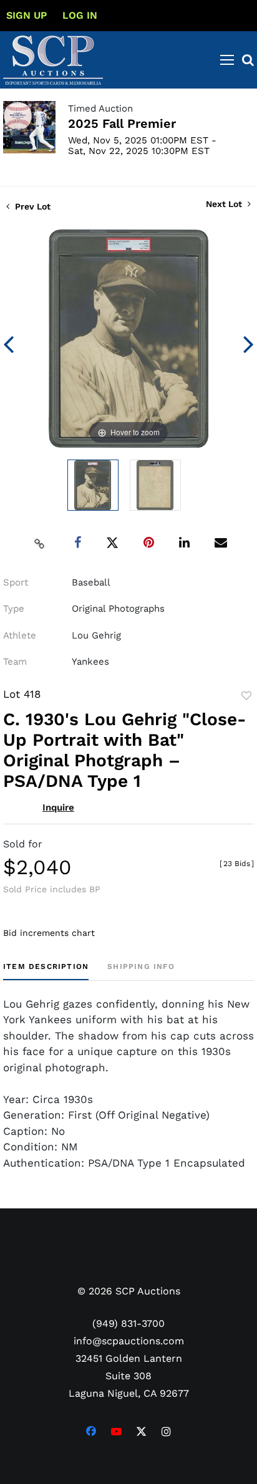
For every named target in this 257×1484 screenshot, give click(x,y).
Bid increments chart (49, 933)
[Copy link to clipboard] (39, 543)
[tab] (46, 971)
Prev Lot (31, 206)
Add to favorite (246, 696)
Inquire (58, 807)
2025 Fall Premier (122, 123)
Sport (15, 582)
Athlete (19, 635)
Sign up (26, 15)
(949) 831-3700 (128, 1323)
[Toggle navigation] (227, 60)
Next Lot (225, 204)
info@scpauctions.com (129, 1341)
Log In (79, 15)
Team (15, 661)
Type (13, 608)
